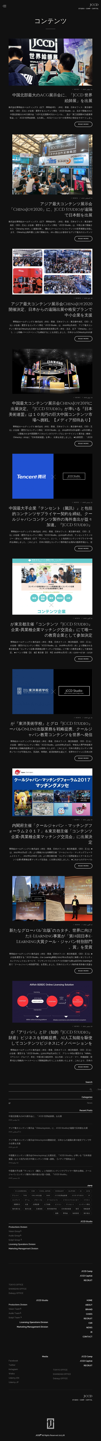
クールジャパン (52, 1200)
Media (45, 1356)
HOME (89, 1300)
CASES (89, 1314)
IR (91, 1332)
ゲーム (27, 1200)
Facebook (13, 1361)
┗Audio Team (15, 1313)
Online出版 (37, 1195)
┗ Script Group (15, 1240)
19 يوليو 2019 (88, 397)
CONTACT (87, 1337)
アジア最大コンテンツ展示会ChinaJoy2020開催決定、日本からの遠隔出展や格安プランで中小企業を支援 (50, 309)
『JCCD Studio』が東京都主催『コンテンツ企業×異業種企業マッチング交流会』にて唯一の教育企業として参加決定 (51, 630)
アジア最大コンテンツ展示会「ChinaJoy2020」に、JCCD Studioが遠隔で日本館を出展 (50, 209)
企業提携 (36, 1204)
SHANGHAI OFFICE (17, 1289)
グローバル (38, 1200)
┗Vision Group (15, 1231)
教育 (77, 1209)
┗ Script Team (15, 1317)
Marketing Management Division (23, 1248)
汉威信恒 (39, 1209)
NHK (48, 1195)
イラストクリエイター (71, 1200)
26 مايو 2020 (88, 298)
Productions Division (18, 1227)
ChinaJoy (59, 1191)
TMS (25, 1195)
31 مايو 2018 (88, 718)
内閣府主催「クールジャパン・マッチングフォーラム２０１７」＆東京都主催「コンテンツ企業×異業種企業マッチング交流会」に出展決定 (50, 834)
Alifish (71, 1191)
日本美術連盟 (66, 1209)
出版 (26, 1204)
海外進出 (87, 1213)
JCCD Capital (86, 1276)
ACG (88, 1191)
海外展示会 (16, 1209)
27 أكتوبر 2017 (87, 925)
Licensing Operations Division (22, 1244)
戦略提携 (87, 1209)
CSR (33, 1191)
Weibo (12, 1373)
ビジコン (58, 1204)
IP (89, 1195)
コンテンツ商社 (84, 1204)
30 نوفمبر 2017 (87, 820)
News (76, 89)
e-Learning (21, 1191)
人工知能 (47, 1204)
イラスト (87, 1200)
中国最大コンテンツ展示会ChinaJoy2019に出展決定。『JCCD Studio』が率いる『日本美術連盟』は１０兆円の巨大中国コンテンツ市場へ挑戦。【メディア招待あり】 (50, 412)
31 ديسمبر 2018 (87, 502)
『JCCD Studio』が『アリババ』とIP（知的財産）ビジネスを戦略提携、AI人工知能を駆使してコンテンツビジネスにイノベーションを (50, 1038)
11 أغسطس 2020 (86, 198)
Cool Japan (44, 1191)
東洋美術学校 (52, 1209)
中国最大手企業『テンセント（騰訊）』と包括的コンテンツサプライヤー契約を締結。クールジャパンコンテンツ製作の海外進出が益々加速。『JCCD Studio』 (50, 517)
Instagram (13, 1369)
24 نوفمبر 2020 (87, 89)
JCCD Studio (78, 1195)
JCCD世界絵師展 (61, 1195)
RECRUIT (88, 1280)
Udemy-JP (14, 1382)
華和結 (65, 1213)
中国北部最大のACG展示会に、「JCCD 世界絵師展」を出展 (35, 1116)
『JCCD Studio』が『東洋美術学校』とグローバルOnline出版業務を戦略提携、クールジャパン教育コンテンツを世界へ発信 (50, 729)
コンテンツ (16, 1200)
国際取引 (17, 1204)
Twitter (12, 1365)
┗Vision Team (15, 1309)
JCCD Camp (86, 1271)
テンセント (70, 1204)
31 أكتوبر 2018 (87, 618)
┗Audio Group (15, 1235)
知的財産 (76, 1213)
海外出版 (28, 1209)
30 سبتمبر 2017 (87, 1026)
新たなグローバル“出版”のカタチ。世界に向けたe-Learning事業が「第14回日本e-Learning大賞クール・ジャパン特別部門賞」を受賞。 (50, 939)
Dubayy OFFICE (16, 1293)
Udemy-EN (14, 1378)
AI (81, 1191)
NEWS (89, 1327)
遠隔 (56, 1213)
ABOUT (88, 1305)
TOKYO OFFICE (16, 1285)
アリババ (15, 1195)
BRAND (88, 1309)
